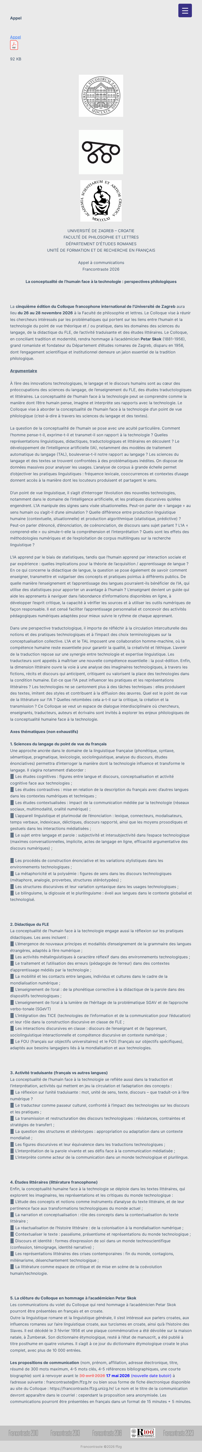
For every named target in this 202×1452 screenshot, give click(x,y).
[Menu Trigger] (185, 10)
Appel (15, 37)
